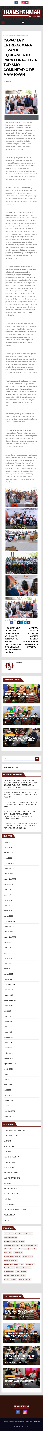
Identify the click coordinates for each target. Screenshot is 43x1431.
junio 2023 (7, 1016)
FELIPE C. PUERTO (11, 1157)
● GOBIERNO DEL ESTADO (10, 35)
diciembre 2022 (9, 1048)
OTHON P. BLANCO (11, 1194)
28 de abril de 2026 (14, 1362)
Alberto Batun (8, 1234)
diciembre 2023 (9, 984)
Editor (20, 662)
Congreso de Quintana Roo (28, 1249)
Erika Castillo (18, 1252)
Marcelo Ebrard (9, 1268)
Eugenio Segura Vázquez (12, 1256)
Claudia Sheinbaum (10, 1249)
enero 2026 (8, 858)
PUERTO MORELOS (11, 1204)
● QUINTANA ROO (23, 35)
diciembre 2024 (9, 921)
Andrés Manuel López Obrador (14, 1241)
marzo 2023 (8, 1032)
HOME (21, 1426)
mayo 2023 (8, 1021)
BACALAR (7, 1141)
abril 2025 (7, 905)
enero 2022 (8, 1106)
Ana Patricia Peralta (10, 1237)
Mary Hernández (21, 1271)
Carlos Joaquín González (29, 1245)
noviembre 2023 (9, 990)
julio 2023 (7, 1011)
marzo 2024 (8, 969)
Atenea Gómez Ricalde (11, 1245)
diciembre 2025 (9, 863)
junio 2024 (7, 953)
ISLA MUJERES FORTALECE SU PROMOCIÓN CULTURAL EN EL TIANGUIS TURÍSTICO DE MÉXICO (21, 804)
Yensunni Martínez (25, 1279)
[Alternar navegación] (23, 22)
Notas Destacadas (10, 1188)
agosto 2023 (8, 1006)
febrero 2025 (8, 916)
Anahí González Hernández (24, 1234)
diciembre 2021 (9, 1111)
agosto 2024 (8, 942)
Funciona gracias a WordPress (12, 1421)
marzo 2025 (8, 911)
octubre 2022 (8, 1058)
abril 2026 (7, 842)
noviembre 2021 (9, 1116)
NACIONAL (8, 1183)
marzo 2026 (8, 847)
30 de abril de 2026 (14, 1317)
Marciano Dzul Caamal (23, 1268)
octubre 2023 (8, 995)
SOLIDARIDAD (9, 1215)
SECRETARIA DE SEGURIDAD (15, 1210)
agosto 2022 (8, 1069)
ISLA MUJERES (20, 691)
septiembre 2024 (10, 937)
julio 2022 (7, 1074)
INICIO (27, 1426)
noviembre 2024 (9, 926)
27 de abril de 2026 (14, 1384)
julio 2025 (7, 890)
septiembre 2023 (10, 1000)
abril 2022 (7, 1090)
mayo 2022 (8, 1085)
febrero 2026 (8, 853)
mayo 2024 (8, 958)
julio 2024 (7, 948)
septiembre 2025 (10, 879)
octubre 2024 (8, 932)
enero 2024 (8, 979)
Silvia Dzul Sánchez (10, 1279)
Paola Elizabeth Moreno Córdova (14, 1275)
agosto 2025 (8, 884)
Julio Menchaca (28, 1256)
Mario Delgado (9, 1271)
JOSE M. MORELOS (11, 1173)
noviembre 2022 (9, 1053)
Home (16, 1426)
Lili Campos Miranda (10, 1260)
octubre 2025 (8, 874)
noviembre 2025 (9, 868)
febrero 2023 (8, 1037)
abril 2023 (7, 1027)
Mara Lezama (30, 1264)
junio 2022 (7, 1079)
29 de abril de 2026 (14, 1339)
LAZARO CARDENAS (12, 1178)
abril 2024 (7, 963)
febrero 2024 (8, 974)
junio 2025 (7, 895)
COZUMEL (8, 1152)
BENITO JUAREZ (10, 1146)
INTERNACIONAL (10, 1162)
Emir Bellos (7, 1252)
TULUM (6, 1220)
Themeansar (36, 1421)
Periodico (7, 1199)
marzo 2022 (8, 1095)
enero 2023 (8, 1042)
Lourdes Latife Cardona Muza (13, 1264)
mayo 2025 (8, 900)
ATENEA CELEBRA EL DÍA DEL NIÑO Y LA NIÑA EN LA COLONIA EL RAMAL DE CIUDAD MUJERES (21, 795)
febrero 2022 (8, 1100)
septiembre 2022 (10, 1064)
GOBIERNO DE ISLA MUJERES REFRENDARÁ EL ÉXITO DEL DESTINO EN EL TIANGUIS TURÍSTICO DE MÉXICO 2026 (21, 826)
